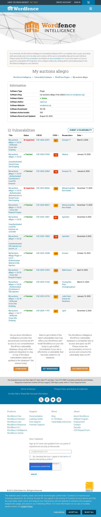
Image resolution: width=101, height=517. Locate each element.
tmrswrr (65, 253)
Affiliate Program (81, 419)
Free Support (35, 422)
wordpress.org (45, 105)
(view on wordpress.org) (75, 95)
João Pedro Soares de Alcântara (66, 298)
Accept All (73, 512)
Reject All (89, 512)
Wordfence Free (14, 416)
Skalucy (65, 154)
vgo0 (64, 311)
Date (79, 135)
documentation (32, 58)
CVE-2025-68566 (43, 188)
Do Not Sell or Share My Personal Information (28, 394)
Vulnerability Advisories (61, 422)
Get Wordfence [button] (50, 369)
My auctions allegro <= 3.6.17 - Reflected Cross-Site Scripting (15, 316)
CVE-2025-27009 (43, 270)
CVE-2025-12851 (43, 217)
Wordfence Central (15, 433)
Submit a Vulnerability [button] (81, 130)
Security (77, 427)
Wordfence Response (16, 425)
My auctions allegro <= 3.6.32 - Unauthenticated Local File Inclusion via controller (15, 224)
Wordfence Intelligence (17, 430)
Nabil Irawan (67, 270)
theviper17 (66, 140)
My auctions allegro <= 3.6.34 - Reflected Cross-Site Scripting (15, 145)
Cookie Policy (27, 506)
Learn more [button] (21, 369)
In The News (56, 419)
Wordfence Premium (16, 419)
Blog (53, 416)
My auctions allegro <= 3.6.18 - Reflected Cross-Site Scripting (15, 301)
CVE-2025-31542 (43, 282)
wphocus (43, 102)
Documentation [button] (80, 369)
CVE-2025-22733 (43, 296)
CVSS (55, 135)
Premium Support (36, 425)
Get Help (34, 2)
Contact (77, 425)
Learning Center (36, 419)
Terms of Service (28, 389)
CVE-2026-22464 (43, 171)
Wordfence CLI (13, 427)
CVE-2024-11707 (43, 311)
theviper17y (66, 171)
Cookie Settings (59, 512)
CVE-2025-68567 (43, 205)
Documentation (36, 416)
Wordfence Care (14, 422)
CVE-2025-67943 (43, 154)
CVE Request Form (82, 430)
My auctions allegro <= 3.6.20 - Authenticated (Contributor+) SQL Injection (15, 287)
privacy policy (46, 459)
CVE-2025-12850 (43, 236)
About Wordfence (81, 416)
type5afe (65, 217)
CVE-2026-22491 (43, 140)
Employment (79, 422)
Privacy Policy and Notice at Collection (71, 389)
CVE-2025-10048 (43, 253)
